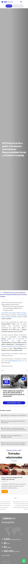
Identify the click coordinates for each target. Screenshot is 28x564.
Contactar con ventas (18, 5)
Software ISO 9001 (5, 561)
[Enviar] (26, 370)
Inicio (1, 292)
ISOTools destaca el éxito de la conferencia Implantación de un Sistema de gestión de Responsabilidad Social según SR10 (20, 505)
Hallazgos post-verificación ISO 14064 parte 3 (14, 415)
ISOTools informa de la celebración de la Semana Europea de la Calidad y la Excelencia (5, 505)
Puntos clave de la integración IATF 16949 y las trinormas (13, 421)
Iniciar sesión (9, 5)
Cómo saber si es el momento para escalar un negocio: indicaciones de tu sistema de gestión (13, 443)
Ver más (5, 491)
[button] (24, 561)
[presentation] (0, 498)
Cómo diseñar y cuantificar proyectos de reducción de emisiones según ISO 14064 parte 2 (13, 429)
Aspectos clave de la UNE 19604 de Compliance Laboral (11, 436)
